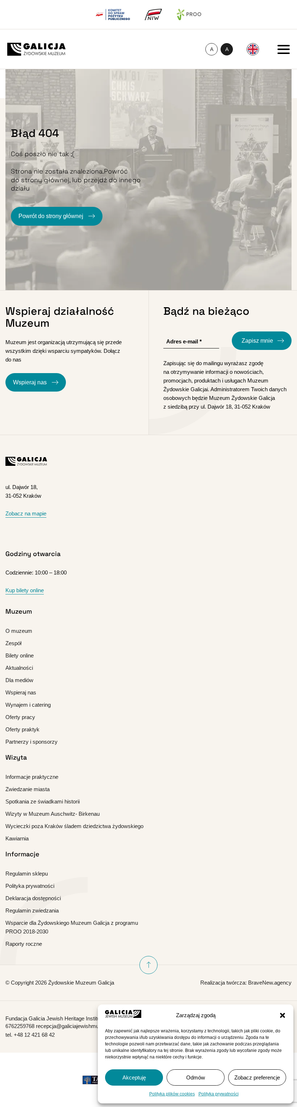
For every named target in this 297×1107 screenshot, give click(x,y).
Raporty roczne (23, 944)
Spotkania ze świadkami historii (42, 801)
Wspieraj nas (30, 382)
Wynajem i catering (28, 705)
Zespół (13, 643)
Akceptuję (134, 1077)
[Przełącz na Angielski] (253, 49)
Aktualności (19, 668)
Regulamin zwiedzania (32, 910)
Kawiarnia (17, 838)
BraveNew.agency (270, 982)
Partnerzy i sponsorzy (31, 742)
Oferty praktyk (22, 729)
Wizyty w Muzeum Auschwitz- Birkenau (52, 814)
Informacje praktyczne (31, 777)
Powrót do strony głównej (51, 216)
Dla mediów (19, 680)
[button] (282, 1015)
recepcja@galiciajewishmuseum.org (78, 1026)
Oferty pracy (20, 717)
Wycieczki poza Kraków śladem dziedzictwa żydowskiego (74, 826)
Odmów (195, 1077)
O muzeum (18, 631)
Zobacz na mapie (25, 513)
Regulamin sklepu (26, 873)
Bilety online (19, 655)
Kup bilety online (24, 590)
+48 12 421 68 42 (34, 1035)
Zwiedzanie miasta (27, 789)
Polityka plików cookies (172, 1093)
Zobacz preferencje (257, 1077)
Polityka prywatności (218, 1093)
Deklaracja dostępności (33, 898)
